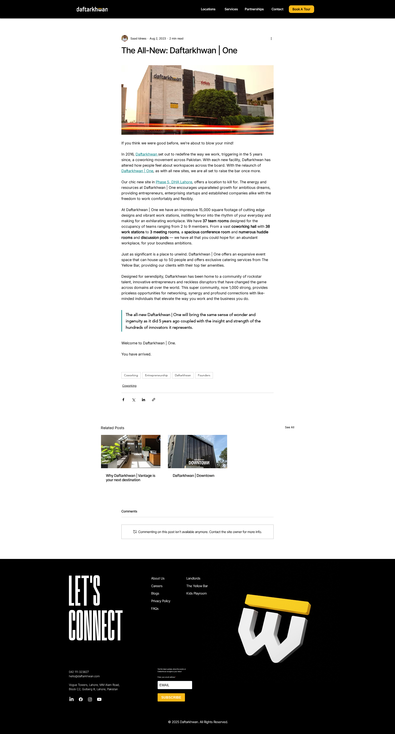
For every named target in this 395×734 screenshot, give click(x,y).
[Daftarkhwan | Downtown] (197, 451)
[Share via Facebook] (123, 400)
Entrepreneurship (156, 375)
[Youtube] (99, 699)
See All (289, 427)
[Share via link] (154, 400)
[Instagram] (90, 699)
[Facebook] (80, 699)
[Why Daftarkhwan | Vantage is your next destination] (130, 451)
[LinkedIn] (71, 699)
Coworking (131, 375)
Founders (204, 375)
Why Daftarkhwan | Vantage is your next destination (130, 477)
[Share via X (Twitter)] (133, 400)
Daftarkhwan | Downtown (193, 475)
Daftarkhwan (183, 375)
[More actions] (271, 38)
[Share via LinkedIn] (143, 400)
